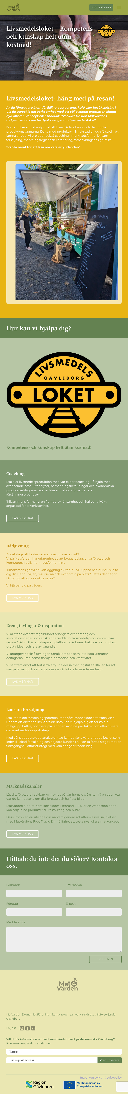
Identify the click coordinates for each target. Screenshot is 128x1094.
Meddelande (15, 922)
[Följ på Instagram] (22, 1028)
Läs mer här (22, 518)
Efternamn (74, 885)
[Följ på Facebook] (27, 1028)
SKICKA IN (105, 959)
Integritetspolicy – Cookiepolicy (101, 1077)
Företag (12, 904)
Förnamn (13, 885)
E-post (71, 904)
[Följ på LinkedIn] (33, 1028)
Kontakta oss (101, 7)
